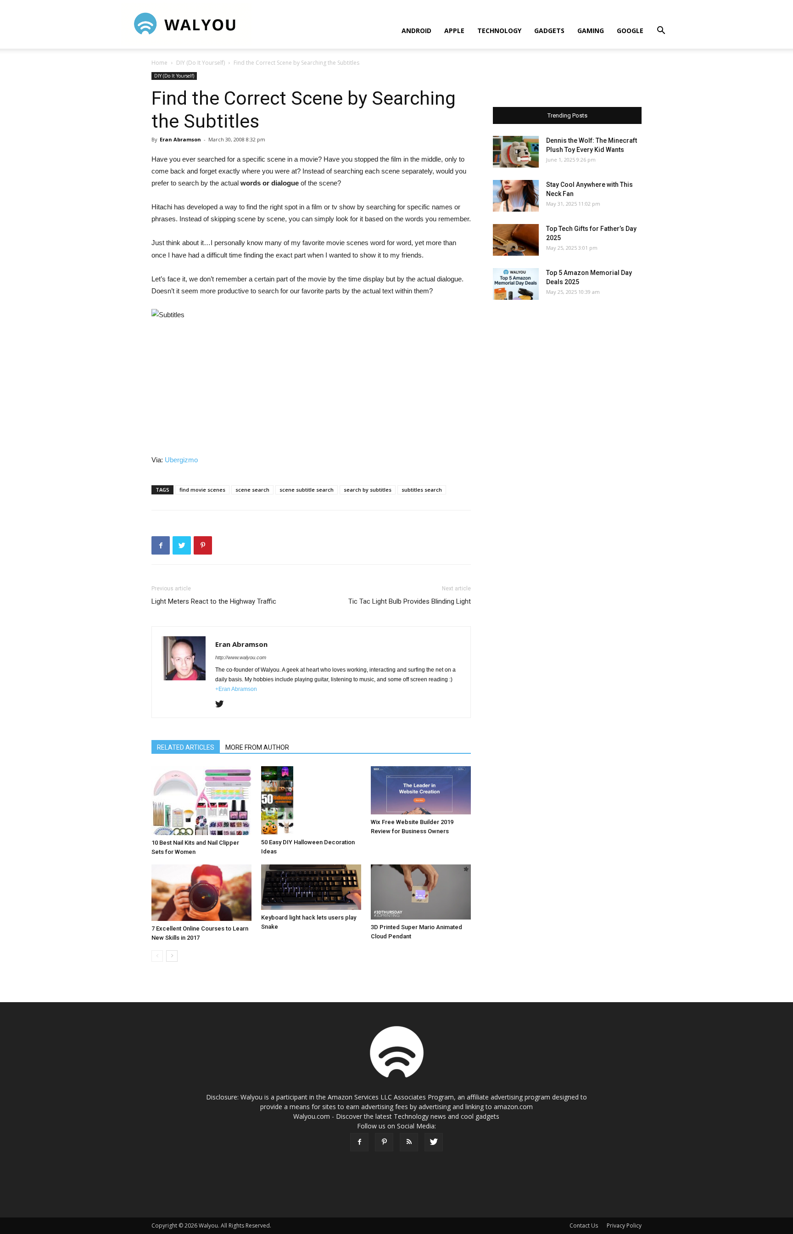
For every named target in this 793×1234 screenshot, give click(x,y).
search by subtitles (367, 489)
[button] (661, 31)
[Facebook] (359, 1142)
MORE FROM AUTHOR (257, 747)
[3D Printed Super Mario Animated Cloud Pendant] (421, 892)
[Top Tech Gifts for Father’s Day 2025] (516, 240)
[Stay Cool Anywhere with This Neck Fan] (516, 196)
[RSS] (409, 1142)
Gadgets (549, 30)
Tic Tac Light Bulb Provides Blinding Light (409, 601)
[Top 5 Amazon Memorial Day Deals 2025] (516, 284)
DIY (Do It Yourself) (200, 63)
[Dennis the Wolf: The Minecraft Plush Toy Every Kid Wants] (516, 152)
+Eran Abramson (236, 689)
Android (416, 30)
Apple (454, 30)
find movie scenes (202, 489)
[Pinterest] (384, 1142)
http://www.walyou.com (240, 657)
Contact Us (584, 1225)
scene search (252, 489)
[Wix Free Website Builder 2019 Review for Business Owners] (421, 790)
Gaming (590, 30)
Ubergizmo (181, 460)
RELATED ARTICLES (185, 747)
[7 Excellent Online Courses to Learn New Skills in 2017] (201, 892)
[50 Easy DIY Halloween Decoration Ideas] (311, 800)
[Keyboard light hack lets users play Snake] (311, 887)
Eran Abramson (180, 139)
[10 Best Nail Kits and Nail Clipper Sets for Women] (201, 800)
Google (630, 30)
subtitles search (422, 489)
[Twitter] (222, 704)
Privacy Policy (624, 1225)
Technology (499, 30)
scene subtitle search (306, 489)
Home (159, 63)
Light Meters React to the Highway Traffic (213, 601)
